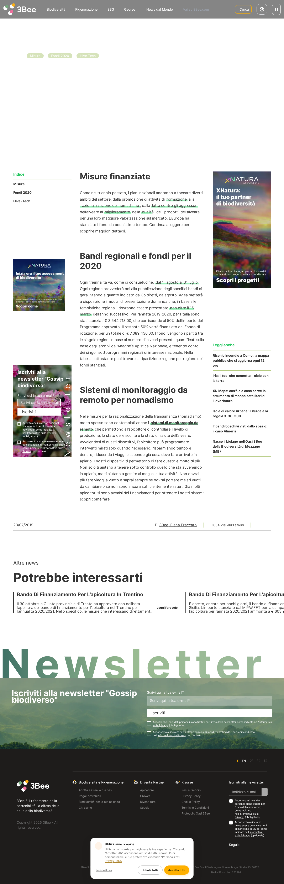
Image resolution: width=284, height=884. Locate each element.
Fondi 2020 (22, 192)
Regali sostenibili (90, 796)
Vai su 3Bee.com (196, 9)
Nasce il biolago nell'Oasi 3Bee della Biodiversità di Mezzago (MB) (237, 446)
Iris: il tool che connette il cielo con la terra (241, 378)
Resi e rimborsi (191, 790)
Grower (145, 796)
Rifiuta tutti (150, 870)
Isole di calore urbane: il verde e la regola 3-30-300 (240, 413)
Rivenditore (148, 801)
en (244, 760)
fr (258, 760)
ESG (110, 9)
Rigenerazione (86, 9)
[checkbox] (19, 424)
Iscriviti (29, 411)
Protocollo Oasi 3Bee (196, 813)
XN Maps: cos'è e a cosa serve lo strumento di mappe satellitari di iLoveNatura (239, 396)
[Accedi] (262, 9)
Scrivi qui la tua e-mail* (35, 396)
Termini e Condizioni (195, 807)
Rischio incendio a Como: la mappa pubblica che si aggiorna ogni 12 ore (241, 360)
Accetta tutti (176, 870)
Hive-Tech (21, 201)
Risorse (129, 9)
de (251, 760)
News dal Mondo (159, 9)
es (265, 760)
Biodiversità (56, 9)
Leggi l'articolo (43, 116)
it (237, 760)
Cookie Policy (191, 801)
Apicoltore (147, 790)
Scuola (144, 807)
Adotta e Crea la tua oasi (95, 790)
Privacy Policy (191, 796)
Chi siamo (85, 807)
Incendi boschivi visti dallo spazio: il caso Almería (240, 428)
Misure (19, 184)
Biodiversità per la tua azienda (99, 801)
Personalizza (104, 870)
